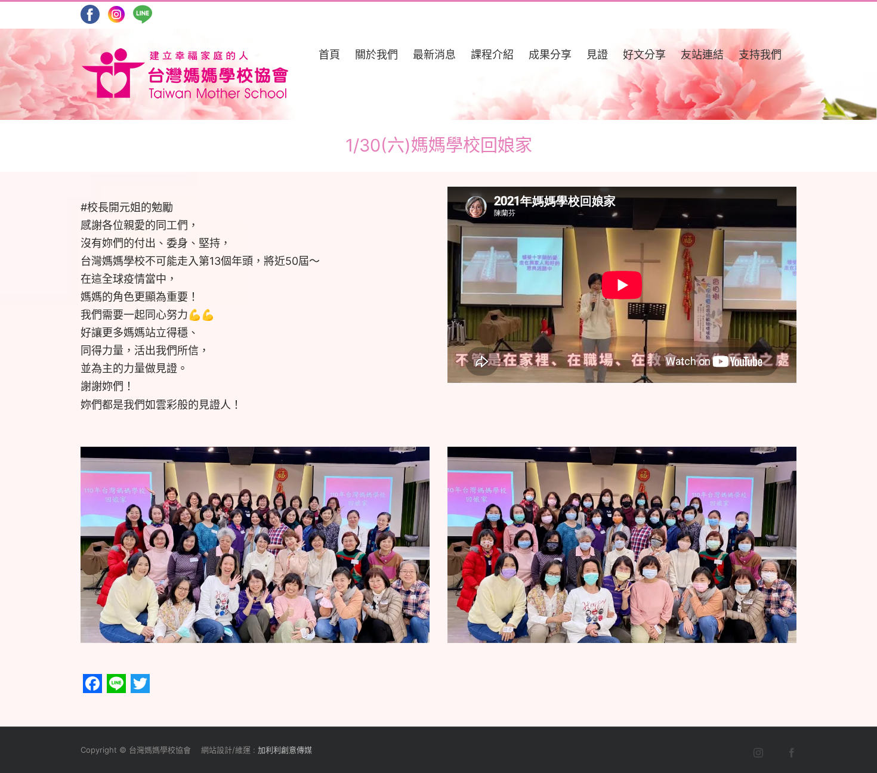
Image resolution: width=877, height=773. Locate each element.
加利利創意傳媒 (285, 750)
